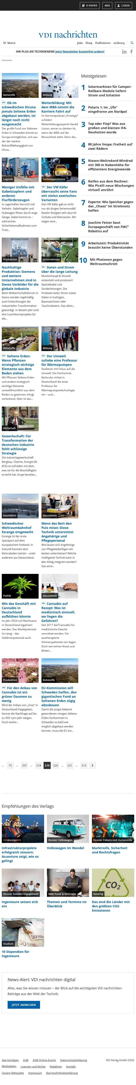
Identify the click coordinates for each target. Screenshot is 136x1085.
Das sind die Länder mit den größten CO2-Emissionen (111, 906)
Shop (89, 43)
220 (55, 765)
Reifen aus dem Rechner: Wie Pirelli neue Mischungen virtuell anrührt (111, 185)
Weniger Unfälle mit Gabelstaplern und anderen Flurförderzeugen (18, 193)
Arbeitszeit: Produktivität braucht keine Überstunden (110, 245)
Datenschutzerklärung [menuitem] (73, 1060)
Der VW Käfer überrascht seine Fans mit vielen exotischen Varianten (59, 193)
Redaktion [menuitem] (56, 1066)
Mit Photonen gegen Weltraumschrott (106, 261)
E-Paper (91, 5)
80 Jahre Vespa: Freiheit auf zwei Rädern (110, 146)
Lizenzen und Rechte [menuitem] (33, 1066)
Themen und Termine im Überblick (67, 904)
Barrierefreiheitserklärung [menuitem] (62, 1073)
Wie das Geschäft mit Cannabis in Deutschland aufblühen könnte (19, 610)
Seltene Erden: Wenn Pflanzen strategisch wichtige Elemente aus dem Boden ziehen (18, 364)
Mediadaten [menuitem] (9, 1066)
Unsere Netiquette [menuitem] (13, 1073)
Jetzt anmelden (24, 1005)
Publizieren (103, 43)
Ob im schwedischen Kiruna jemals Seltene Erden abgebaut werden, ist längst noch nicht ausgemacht (19, 113)
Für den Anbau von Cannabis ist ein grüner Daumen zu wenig (19, 694)
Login (125, 5)
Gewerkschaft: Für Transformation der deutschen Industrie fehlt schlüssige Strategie (18, 444)
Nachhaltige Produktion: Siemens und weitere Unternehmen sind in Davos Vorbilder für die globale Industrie (20, 278)
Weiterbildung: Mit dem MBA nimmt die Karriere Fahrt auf (57, 107)
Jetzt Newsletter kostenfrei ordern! (79, 52)
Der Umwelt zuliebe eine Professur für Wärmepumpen (59, 360)
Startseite (7, 60)
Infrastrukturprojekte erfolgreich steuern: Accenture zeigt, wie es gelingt (20, 854)
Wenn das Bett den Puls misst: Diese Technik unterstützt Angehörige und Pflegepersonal (57, 532)
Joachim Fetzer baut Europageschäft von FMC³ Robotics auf (108, 226)
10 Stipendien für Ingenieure (15, 953)
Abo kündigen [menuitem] (10, 1060)
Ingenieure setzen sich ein (20, 904)
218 (38, 765)
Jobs (80, 43)
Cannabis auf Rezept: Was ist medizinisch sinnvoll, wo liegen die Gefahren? (58, 612)
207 (24, 765)
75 (10, 765)
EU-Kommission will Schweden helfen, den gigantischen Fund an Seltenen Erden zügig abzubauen (59, 696)
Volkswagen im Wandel (65, 848)
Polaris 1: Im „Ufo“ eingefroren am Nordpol (107, 109)
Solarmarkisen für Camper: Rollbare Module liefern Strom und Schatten (109, 90)
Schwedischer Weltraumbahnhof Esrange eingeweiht (17, 527)
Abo (107, 5)
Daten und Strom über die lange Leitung (59, 269)
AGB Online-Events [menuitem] (44, 1060)
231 (69, 765)
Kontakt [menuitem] (71, 1066)
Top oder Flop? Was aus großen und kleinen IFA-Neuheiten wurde (107, 127)
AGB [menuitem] (26, 1060)
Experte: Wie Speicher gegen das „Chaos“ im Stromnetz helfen (110, 206)
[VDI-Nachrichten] (68, 35)
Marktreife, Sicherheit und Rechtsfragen (110, 850)
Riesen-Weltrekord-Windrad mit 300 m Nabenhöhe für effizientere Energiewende (110, 164)
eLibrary (119, 43)
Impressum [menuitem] (35, 1073)
